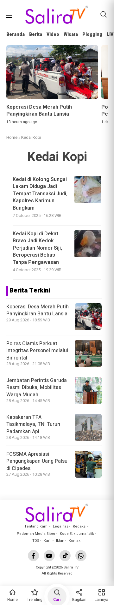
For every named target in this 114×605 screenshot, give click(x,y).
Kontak (74, 540)
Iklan (60, 540)
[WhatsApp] (80, 555)
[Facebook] (33, 555)
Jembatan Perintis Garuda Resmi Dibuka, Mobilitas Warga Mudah (36, 388)
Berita (35, 34)
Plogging (92, 34)
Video (53, 34)
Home (11, 137)
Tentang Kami (36, 526)
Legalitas (60, 526)
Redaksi (79, 526)
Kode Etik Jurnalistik (77, 533)
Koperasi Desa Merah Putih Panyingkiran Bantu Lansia (37, 310)
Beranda (15, 34)
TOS (35, 540)
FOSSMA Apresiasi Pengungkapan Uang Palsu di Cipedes (36, 461)
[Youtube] (49, 555)
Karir (48, 540)
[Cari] (103, 14)
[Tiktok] (65, 555)
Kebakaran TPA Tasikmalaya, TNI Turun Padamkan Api (33, 424)
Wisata (71, 34)
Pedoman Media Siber (36, 533)
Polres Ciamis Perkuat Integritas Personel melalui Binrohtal (37, 351)
